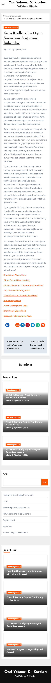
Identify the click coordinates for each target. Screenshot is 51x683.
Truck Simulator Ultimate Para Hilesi (20, 295)
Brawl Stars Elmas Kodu (15, 311)
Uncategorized (11, 27)
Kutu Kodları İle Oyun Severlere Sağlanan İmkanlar (23, 38)
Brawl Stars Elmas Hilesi (15, 275)
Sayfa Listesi (9, 520)
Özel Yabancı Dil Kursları (27, 2)
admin (9, 50)
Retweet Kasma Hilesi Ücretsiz (17, 514)
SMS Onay (7, 526)
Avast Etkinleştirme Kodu (15, 306)
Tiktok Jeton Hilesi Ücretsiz (17, 280)
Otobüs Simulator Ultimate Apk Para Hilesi (23, 285)
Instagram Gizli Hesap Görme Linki (18, 495)
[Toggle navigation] (3, 4)
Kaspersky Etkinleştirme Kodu (18, 316)
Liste (5, 501)
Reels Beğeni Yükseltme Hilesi (16, 507)
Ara (5, 474)
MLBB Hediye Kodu (12, 300)
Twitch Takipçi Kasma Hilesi (15, 533)
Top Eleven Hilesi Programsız (17, 290)
